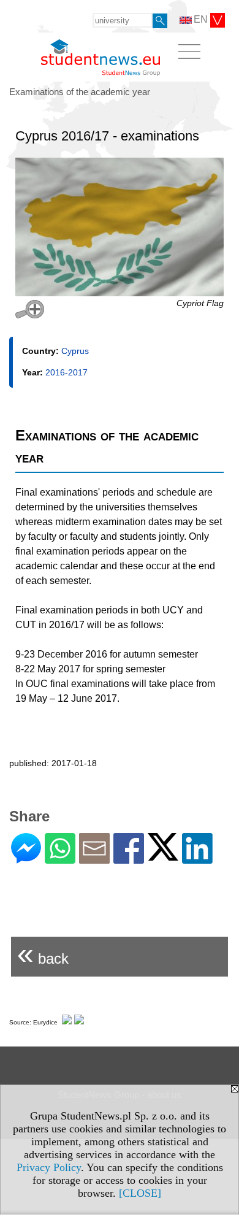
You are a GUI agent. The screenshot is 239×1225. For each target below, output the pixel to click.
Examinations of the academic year (79, 91)
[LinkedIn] (197, 858)
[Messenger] (26, 858)
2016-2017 (66, 372)
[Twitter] (163, 855)
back (43, 953)
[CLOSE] (140, 1193)
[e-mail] (94, 858)
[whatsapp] (60, 858)
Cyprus (75, 351)
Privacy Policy (49, 1167)
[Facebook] (128, 858)
